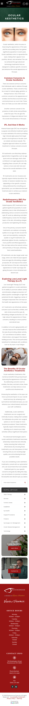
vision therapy (8, 494)
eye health (7, 511)
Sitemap (19, 698)
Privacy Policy (11, 698)
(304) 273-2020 (14, 673)
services (6, 498)
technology (7, 531)
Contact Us (14, 571)
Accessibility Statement (17, 697)
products (6, 519)
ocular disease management (12, 527)
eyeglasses (7, 507)
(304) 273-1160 (14, 683)
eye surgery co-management (12, 523)
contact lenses (8, 502)
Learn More (14, 548)
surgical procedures (9, 515)
